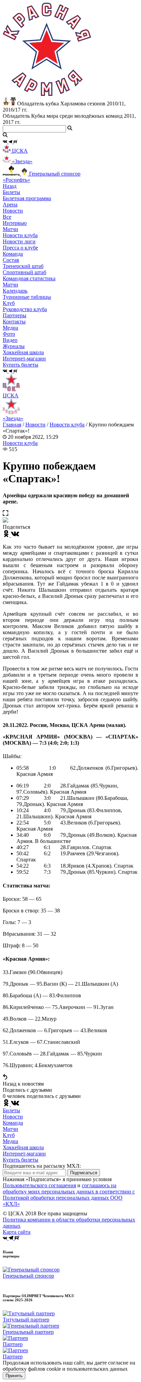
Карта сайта (16, 1232)
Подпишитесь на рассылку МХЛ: (42, 1166)
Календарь (15, 291)
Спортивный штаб (24, 272)
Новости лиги (19, 241)
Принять (14, 1375)
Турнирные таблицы (27, 297)
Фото (9, 334)
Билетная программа (27, 198)
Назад (9, 186)
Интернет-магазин (24, 1153)
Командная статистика (29, 278)
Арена (10, 204)
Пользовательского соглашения (39, 1185)
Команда (13, 1123)
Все (7, 217)
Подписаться (83, 1172)
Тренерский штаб (23, 266)
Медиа (10, 1141)
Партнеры (14, 315)
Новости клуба (20, 235)
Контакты (14, 321)
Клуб (9, 1135)
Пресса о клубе (20, 248)
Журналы (14, 346)
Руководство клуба (25, 309)
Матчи (10, 229)
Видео (10, 340)
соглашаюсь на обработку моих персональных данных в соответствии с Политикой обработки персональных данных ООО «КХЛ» (69, 1194)
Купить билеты (20, 1160)
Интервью (15, 223)
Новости (35, 424)
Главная (12, 424)
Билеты (11, 1110)
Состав (11, 260)
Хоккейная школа (23, 1147)
